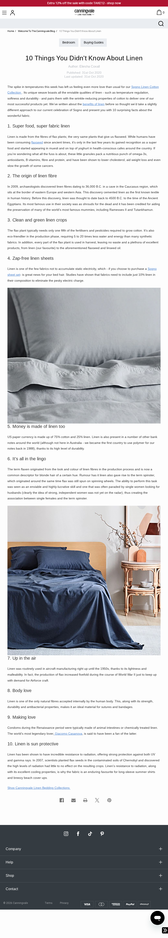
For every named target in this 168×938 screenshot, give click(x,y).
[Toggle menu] (5, 13)
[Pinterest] (109, 800)
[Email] (73, 800)
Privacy (64, 903)
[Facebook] (62, 800)
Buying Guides (93, 42)
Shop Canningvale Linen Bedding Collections (38, 788)
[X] (97, 800)
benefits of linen (94, 104)
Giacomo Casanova (68, 733)
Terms (48, 903)
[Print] (85, 800)
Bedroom (68, 42)
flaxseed (37, 142)
